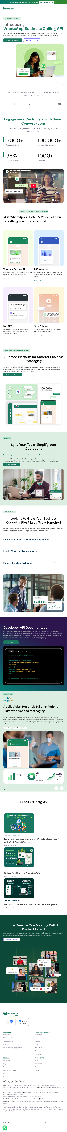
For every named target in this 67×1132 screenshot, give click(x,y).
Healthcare (38, 1035)
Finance (37, 1041)
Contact (6, 1077)
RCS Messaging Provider (16, 1094)
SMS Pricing (43, 1099)
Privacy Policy (49, 1122)
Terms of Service (59, 1122)
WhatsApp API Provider (21, 1085)
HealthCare (17, 727)
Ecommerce (39, 1051)
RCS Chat (38, 1096)
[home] (8, 9)
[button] (62, 9)
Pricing (5, 1073)
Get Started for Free (46, 2)
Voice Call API (54, 1102)
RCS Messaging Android (26, 1096)
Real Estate (38, 1048)
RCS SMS (35, 1092)
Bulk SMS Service (33, 1099)
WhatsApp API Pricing (50, 1085)
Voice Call (46, 1102)
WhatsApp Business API (10, 1087)
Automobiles (39, 1038)
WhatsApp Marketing (43, 1087)
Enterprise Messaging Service (12, 1048)
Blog (4, 1064)
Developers (7, 1060)
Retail (36, 1044)
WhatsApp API (7, 1038)
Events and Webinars (10, 1070)
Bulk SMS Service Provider (19, 1099)
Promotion (7, 727)
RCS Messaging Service (10, 1096)
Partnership (38, 1064)
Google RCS (7, 1035)
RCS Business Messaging (15, 1092)
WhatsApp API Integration (27, 1087)
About (37, 1060)
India (24, 727)
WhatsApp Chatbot (36, 1085)
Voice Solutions (8, 1041)
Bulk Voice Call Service (24, 1102)
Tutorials (6, 1067)
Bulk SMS (6, 1044)
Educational (38, 1054)
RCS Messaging (43, 1092)
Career (37, 1067)
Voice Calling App (37, 1102)
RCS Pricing (27, 1092)
